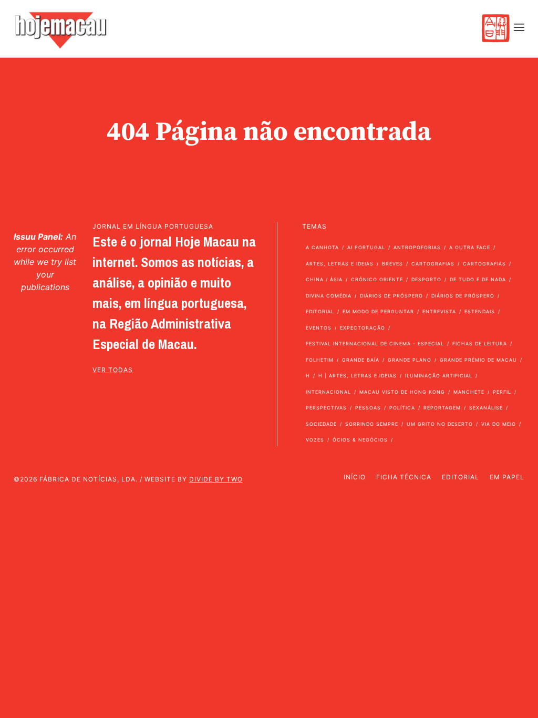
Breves (392, 263)
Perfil (502, 392)
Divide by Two (216, 479)
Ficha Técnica (403, 477)
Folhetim (320, 360)
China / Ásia (324, 279)
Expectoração (362, 328)
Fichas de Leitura (479, 343)
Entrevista (439, 311)
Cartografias (432, 263)
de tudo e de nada (478, 279)
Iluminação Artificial (438, 375)
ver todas (112, 370)
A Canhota (322, 247)
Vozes (315, 440)
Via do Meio (498, 424)
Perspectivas (326, 408)
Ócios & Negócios (360, 440)
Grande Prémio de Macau (478, 360)
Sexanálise (486, 408)
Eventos (319, 328)
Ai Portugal (366, 247)
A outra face (469, 247)
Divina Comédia (328, 296)
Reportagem (442, 408)
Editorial (320, 311)
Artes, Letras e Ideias (340, 263)
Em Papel (507, 477)
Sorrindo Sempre (371, 424)
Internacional (328, 392)
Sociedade (321, 424)
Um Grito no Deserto (440, 424)
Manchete (468, 392)
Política (402, 408)
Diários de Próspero (391, 296)
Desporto (426, 279)
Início (355, 477)
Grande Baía (360, 360)
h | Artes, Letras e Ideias (357, 375)
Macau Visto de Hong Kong (402, 392)
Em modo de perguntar (378, 311)
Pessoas (368, 408)
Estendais (479, 311)
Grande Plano (409, 360)
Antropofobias (417, 247)
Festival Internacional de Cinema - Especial (375, 343)
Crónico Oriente (377, 279)
